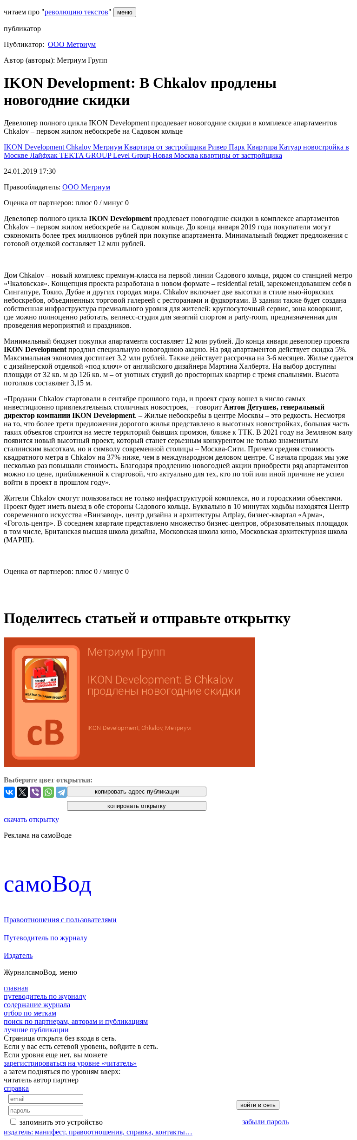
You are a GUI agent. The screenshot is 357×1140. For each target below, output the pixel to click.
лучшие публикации (36, 1030)
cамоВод (48, 883)
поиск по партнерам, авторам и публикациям (76, 1021)
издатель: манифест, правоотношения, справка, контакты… (98, 1132)
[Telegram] (61, 792)
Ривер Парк (227, 147)
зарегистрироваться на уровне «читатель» (70, 1063)
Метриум (108, 147)
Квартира (263, 147)
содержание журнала (37, 1005)
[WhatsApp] (48, 792)
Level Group (132, 155)
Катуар (291, 147)
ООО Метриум (72, 44)
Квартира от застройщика (166, 147)
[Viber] (35, 792)
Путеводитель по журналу (45, 938)
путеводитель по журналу (45, 996)
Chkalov (79, 147)
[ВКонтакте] (9, 792)
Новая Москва (176, 155)
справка (16, 1088)
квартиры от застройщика (241, 155)
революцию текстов (76, 12)
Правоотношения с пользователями (60, 920)
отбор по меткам (30, 1013)
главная (16, 988)
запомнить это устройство (61, 1122)
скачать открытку (31, 819)
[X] (22, 792)
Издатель (18, 955)
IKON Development (35, 147)
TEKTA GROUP (86, 155)
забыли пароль (265, 1122)
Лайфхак (45, 155)
